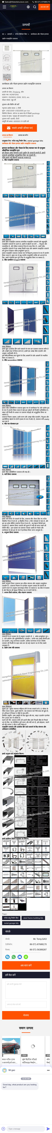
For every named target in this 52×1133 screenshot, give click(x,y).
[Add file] (3, 1129)
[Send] (48, 1129)
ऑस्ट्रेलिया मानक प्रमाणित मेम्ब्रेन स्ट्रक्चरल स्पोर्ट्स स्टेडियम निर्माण (38, 1061)
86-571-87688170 (42, 2)
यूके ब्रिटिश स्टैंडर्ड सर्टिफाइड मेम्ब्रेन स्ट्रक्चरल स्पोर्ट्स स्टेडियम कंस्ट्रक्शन (13, 1061)
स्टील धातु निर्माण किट (11, 918)
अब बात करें (44, 7)
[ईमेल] (19, 957)
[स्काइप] (7, 957)
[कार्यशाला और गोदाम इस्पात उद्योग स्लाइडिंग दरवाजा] (31, 62)
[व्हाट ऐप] (13, 957)
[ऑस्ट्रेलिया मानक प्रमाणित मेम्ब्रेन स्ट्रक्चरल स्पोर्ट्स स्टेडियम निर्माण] (38, 1046)
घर (3, 34)
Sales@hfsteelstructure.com (16, 2)
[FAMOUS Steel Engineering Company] (13, 7)
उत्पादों (9, 34)
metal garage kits (11, 923)
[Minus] (48, 1070)
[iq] (26, 957)
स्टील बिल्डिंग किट (21, 34)
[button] (8, 80)
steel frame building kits (33, 918)
